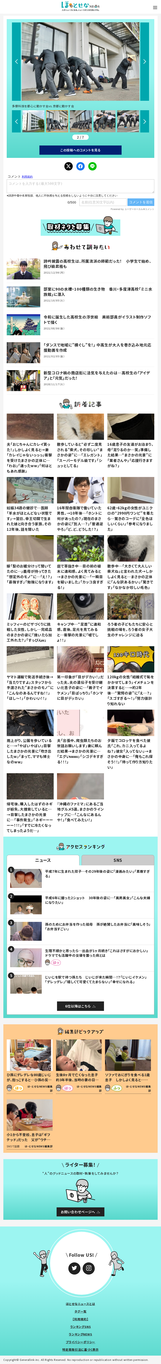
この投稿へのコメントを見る (80, 150)
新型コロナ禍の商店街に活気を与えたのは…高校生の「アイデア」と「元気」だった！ (97, 375)
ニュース (43, 860)
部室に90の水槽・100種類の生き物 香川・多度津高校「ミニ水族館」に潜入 (98, 291)
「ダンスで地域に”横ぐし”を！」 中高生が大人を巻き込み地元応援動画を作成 (97, 347)
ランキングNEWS (80, 1334)
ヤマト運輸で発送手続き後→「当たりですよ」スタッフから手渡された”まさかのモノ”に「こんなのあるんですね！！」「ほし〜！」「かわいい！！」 (30, 687)
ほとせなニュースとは (80, 1304)
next (144, 61)
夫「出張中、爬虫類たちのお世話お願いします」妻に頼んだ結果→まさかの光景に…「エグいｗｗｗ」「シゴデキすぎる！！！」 (80, 751)
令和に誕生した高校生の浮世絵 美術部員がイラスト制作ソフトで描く (97, 319)
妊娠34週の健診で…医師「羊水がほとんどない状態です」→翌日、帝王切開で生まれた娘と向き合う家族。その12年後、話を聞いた (29, 518)
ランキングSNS (80, 1327)
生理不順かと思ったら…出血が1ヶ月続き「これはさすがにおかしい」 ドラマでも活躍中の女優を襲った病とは (98, 953)
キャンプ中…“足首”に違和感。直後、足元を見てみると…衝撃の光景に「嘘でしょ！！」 (79, 632)
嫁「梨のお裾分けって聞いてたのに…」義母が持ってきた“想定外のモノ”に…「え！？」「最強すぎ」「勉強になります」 (30, 574)
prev (16, 61)
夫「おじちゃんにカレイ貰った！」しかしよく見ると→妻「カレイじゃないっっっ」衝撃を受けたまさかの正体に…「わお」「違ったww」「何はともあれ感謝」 (29, 458)
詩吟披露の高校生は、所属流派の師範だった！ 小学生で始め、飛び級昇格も (97, 263)
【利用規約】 (80, 1319)
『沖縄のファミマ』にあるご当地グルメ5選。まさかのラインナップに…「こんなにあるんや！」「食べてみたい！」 (80, 812)
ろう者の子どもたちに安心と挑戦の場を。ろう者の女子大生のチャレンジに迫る (130, 629)
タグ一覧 (80, 1311)
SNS (118, 860)
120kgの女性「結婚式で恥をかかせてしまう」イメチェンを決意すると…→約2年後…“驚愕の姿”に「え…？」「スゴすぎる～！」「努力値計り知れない (130, 690)
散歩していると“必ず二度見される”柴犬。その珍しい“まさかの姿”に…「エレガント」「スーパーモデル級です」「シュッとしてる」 (80, 455)
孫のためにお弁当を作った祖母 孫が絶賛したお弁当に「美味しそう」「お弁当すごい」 (98, 926)
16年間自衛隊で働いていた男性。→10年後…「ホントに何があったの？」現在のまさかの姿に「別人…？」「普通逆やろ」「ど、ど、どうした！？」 (80, 518)
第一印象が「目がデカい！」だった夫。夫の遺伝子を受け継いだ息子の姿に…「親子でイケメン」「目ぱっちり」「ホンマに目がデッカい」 (80, 687)
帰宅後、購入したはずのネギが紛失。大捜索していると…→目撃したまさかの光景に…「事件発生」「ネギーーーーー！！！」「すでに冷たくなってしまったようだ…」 (30, 817)
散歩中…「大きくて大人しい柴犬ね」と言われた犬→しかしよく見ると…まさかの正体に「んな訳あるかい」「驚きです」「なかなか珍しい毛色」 (130, 576)
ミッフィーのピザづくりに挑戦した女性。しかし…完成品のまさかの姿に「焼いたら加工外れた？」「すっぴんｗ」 (29, 632)
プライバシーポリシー (80, 1342)
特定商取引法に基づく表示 (80, 1349)
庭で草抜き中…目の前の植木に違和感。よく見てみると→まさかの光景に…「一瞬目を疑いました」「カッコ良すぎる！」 (80, 576)
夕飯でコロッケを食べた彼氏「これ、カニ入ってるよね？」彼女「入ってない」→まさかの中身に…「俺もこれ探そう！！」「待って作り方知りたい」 (130, 754)
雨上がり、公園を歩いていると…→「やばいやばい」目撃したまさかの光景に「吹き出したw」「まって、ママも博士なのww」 (29, 751)
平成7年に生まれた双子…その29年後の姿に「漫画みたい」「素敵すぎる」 (97, 873)
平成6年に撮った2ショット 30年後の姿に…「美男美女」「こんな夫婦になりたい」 (97, 900)
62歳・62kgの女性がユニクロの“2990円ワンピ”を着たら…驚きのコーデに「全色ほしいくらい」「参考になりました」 (130, 518)
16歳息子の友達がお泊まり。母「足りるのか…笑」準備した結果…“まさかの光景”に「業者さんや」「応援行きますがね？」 (130, 455)
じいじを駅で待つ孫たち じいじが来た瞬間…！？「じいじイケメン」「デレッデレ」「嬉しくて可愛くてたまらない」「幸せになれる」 (96, 979)
